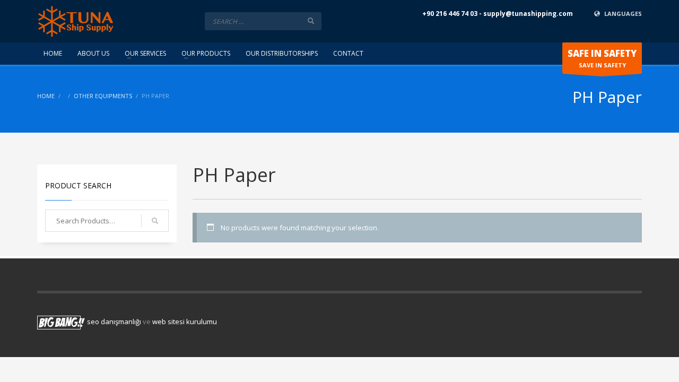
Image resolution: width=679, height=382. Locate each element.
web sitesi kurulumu (184, 321)
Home (46, 96)
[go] (311, 20)
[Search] (155, 221)
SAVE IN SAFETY (602, 58)
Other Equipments (103, 96)
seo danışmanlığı (114, 321)
